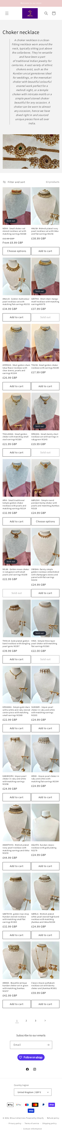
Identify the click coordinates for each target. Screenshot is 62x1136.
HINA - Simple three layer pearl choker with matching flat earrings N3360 (44, 643)
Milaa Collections (18, 1118)
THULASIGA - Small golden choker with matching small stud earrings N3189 (16, 437)
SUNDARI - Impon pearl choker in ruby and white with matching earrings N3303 (43, 711)
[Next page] (45, 1020)
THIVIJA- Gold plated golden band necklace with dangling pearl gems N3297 (16, 643)
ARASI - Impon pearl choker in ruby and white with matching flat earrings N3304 (45, 779)
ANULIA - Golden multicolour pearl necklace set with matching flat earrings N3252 (16, 301)
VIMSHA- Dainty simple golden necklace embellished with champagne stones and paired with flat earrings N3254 (45, 574)
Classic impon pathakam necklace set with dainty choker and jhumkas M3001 (44, 986)
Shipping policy (49, 1123)
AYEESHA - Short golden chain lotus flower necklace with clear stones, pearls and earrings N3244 (16, 369)
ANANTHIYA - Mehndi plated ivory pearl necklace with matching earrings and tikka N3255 (16, 849)
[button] (7, 13)
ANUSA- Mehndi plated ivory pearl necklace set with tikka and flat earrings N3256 (44, 231)
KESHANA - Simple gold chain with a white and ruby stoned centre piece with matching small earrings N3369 (16, 711)
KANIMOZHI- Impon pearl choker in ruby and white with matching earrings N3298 (14, 780)
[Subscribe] (48, 1045)
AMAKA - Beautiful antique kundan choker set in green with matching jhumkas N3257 (15, 987)
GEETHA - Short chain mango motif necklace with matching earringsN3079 (45, 301)
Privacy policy (15, 1123)
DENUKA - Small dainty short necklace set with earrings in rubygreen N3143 (44, 437)
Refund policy (53, 1118)
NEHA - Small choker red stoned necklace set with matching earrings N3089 (14, 231)
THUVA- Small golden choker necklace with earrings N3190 (45, 366)
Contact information (32, 1129)
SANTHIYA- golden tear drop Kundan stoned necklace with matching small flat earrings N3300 (16, 918)
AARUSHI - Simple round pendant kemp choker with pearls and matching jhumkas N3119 (45, 504)
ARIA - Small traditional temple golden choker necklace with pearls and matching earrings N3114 (14, 504)
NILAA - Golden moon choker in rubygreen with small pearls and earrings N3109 (16, 572)
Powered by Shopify (35, 1118)
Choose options (16, 251)
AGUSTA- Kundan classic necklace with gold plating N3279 (43, 848)
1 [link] (17, 1020)
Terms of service (32, 1123)
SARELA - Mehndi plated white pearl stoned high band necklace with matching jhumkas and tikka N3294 (45, 918)
